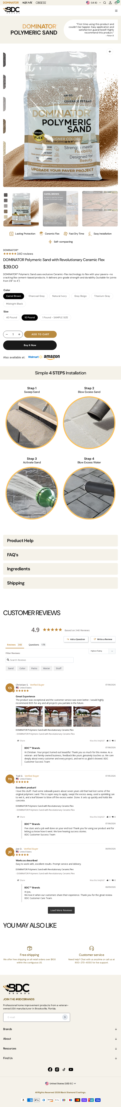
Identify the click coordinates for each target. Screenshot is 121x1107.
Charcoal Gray (38, 296)
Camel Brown (15, 296)
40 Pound (13, 318)
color (22, 668)
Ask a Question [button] (77, 639)
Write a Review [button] (104, 639)
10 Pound (31, 318)
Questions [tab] (34, 644)
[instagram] (57, 1069)
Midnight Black (16, 304)
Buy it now (30, 345)
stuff (58, 668)
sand (11, 668)
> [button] (61, 910)
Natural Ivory (61, 296)
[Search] (104, 2)
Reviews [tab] (11, 644)
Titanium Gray (103, 296)
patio (34, 668)
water (46, 668)
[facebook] (50, 1069)
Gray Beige (82, 296)
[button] (110, 2)
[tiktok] (63, 1069)
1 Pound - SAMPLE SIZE (55, 318)
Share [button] (22, 740)
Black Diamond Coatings (72, 1092)
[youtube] (70, 1069)
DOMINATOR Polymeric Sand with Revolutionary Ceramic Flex (45, 729)
